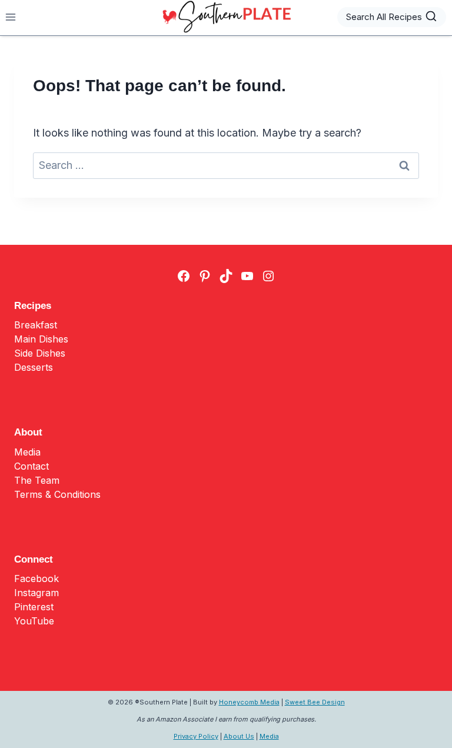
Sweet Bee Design (315, 702)
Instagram (36, 593)
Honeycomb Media (249, 702)
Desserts (33, 367)
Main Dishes (41, 339)
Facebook (36, 578)
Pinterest (34, 607)
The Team (36, 480)
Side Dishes (39, 353)
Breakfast (35, 325)
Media (27, 452)
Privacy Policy (196, 736)
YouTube (34, 621)
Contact (31, 466)
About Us (239, 736)
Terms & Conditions (57, 494)
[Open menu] (11, 17)
